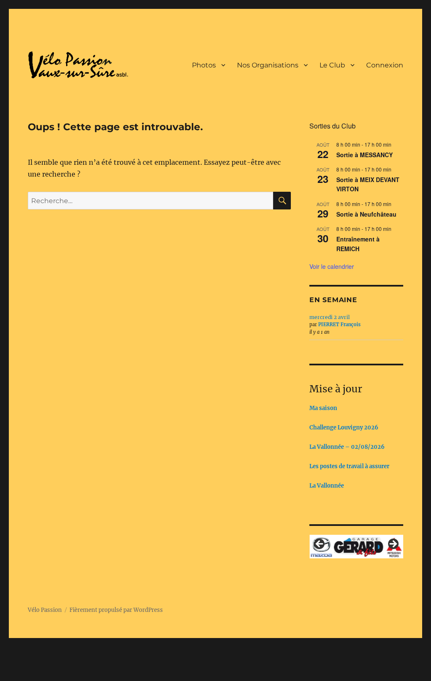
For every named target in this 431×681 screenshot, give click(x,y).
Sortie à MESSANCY (364, 154)
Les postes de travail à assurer (349, 466)
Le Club (332, 65)
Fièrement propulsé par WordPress (116, 610)
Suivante (392, 544)
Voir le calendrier (331, 266)
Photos (204, 65)
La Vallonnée (326, 485)
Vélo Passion (45, 610)
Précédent (320, 544)
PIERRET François (339, 324)
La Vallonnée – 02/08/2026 (347, 446)
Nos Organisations (267, 65)
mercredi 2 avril (329, 317)
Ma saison (323, 408)
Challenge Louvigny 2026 (343, 427)
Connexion (384, 65)
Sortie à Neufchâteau (366, 214)
